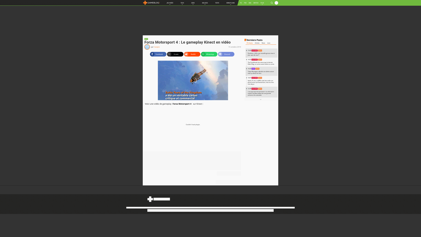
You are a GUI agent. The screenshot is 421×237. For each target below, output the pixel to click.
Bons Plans (231, 3)
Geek (193, 3)
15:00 (261, 52)
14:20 (261, 71)
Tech (182, 3)
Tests (217, 3)
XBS (250, 3)
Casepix (157, 47)
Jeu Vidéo (170, 3)
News (263, 43)
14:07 (261, 81)
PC (241, 3)
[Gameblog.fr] (151, 2)
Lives (268, 43)
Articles (257, 43)
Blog (146, 39)
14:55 (261, 62)
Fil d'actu (250, 43)
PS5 (245, 3)
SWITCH (255, 3)
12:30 (261, 92)
